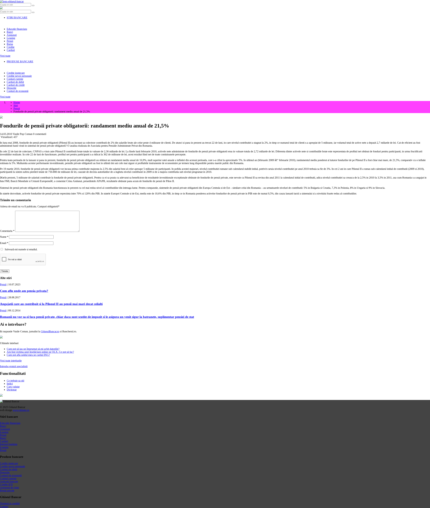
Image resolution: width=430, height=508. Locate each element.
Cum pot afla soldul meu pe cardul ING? (28, 354)
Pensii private (7, 490)
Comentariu (7, 231)
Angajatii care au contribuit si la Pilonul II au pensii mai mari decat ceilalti (51, 304)
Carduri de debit (15, 82)
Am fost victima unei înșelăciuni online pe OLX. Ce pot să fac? (40, 351)
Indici (10, 383)
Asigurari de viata (9, 487)
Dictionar (12, 389)
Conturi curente (15, 79)
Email (4, 243)
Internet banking (8, 444)
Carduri (11, 50)
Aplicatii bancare (9, 481)
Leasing (11, 38)
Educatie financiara (17, 29)
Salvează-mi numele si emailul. (20, 249)
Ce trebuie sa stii (15, 380)
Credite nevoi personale (19, 75)
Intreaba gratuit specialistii (14, 366)
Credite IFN (6, 484)
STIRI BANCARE (17, 17)
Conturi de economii (17, 91)
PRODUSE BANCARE (20, 61)
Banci (10, 32)
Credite (10, 47)
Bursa (10, 44)
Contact (4, 506)
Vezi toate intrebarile (11, 360)
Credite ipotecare (16, 72)
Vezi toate (5, 55)
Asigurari (12, 35)
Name (4, 236)
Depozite (11, 88)
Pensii (10, 41)
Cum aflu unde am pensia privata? (24, 291)
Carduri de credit (16, 85)
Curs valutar (13, 386)
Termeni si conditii (10, 503)
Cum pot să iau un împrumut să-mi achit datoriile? (33, 348)
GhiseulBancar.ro (50, 331)
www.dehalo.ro (21, 410)
